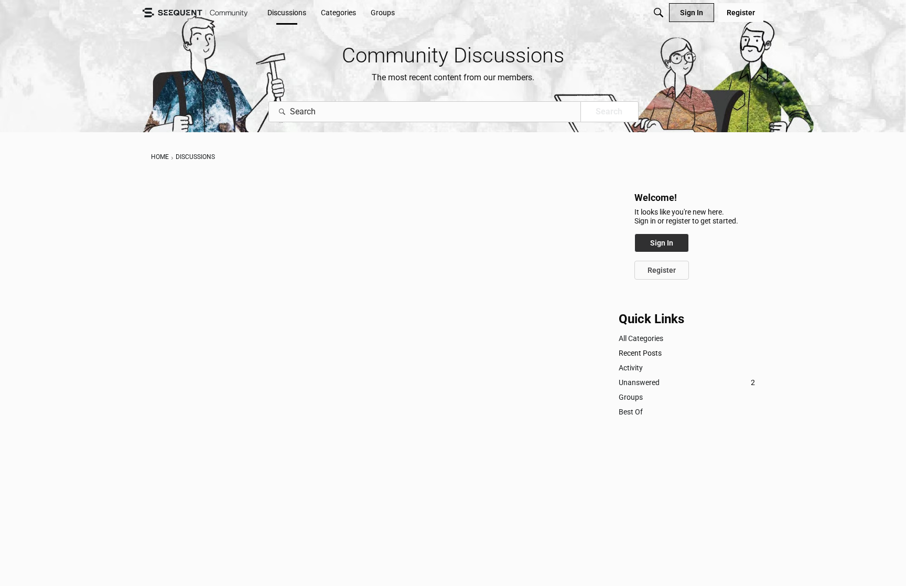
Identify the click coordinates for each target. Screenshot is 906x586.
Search (609, 111)
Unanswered (687, 382)
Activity (631, 368)
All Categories (641, 338)
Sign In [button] (661, 243)
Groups (631, 397)
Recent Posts (640, 353)
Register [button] (662, 270)
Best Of (631, 412)
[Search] (658, 12)
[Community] (195, 13)
